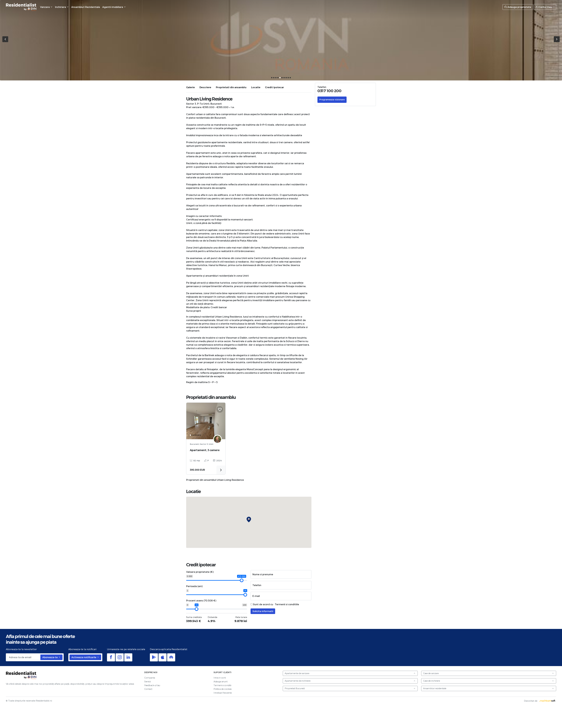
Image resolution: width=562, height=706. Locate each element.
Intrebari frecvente (223, 693)
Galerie (190, 87)
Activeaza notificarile (84, 657)
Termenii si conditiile (287, 604)
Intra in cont (220, 677)
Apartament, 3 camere (205, 450)
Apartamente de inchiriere (297, 681)
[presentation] (5, 39)
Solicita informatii (262, 611)
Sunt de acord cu (275, 604)
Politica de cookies (223, 689)
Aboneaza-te (50, 657)
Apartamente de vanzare (297, 673)
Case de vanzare (431, 673)
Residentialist (21, 675)
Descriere (205, 87)
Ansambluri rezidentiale (434, 688)
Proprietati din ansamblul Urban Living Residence (215, 479)
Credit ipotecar (274, 87)
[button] (272, 77)
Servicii (147, 681)
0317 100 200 (329, 90)
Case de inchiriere (431, 681)
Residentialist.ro (21, 7)
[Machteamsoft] (547, 700)
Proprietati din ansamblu (231, 87)
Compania (149, 677)
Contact (148, 689)
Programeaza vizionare (332, 99)
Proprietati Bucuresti (295, 688)
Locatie (255, 87)
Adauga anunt (220, 681)
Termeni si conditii (222, 685)
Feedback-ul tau (152, 685)
